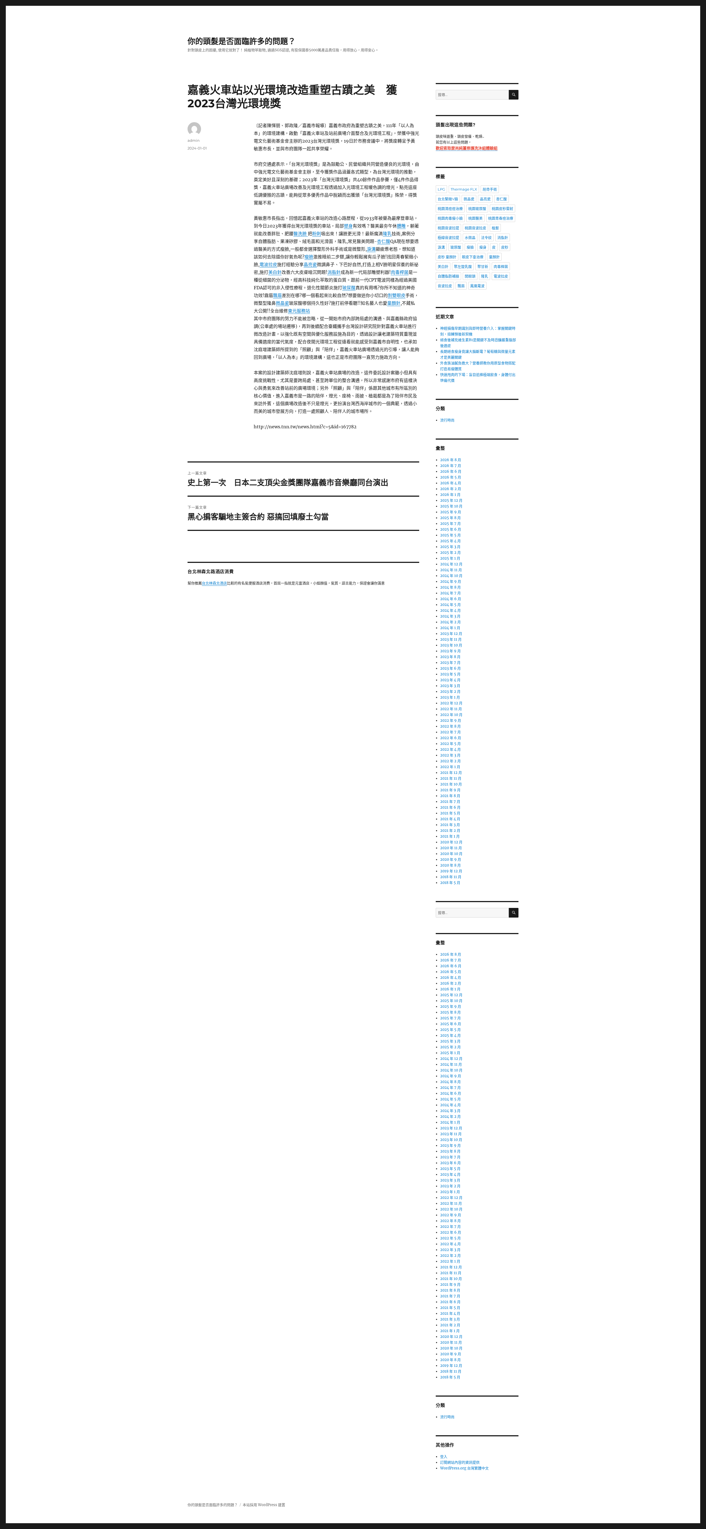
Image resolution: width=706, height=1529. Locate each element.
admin (194, 140)
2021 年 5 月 (450, 813)
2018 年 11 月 (450, 877)
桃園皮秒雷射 (502, 208)
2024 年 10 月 (451, 575)
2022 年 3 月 (450, 755)
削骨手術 (490, 189)
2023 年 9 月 (450, 651)
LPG (441, 189)
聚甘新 (482, 266)
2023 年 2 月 (450, 691)
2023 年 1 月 (450, 697)
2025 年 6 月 (450, 529)
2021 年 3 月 (450, 824)
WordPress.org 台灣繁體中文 (464, 1468)
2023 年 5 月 (450, 674)
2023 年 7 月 (450, 662)
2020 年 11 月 (451, 848)
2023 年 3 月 (450, 685)
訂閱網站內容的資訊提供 (460, 1462)
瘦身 (482, 247)
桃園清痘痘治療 (450, 208)
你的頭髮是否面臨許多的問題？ (242, 41)
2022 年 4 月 (450, 749)
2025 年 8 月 (450, 517)
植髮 (495, 228)
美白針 (275, 272)
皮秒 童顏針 (447, 257)
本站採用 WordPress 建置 (264, 1505)
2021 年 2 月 (450, 830)
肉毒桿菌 (399, 272)
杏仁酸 (383, 241)
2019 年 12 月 (451, 871)
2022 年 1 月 (450, 766)
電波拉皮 (268, 264)
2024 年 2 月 (450, 622)
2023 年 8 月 (450, 656)
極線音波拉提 (448, 237)
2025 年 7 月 (450, 523)
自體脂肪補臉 (448, 276)
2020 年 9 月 (450, 859)
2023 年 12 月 (451, 633)
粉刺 (316, 233)
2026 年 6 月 (450, 471)
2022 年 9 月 (450, 720)
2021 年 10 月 (451, 784)
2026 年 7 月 (450, 465)
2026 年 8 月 (450, 460)
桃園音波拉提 (448, 228)
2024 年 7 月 (450, 593)
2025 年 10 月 (451, 506)
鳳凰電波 (477, 286)
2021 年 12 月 (451, 772)
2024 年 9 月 (450, 581)
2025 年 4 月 (450, 541)
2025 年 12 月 (451, 500)
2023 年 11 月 (451, 639)
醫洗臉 (300, 233)
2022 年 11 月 (451, 709)
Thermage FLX (464, 189)
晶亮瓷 (310, 264)
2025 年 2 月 (450, 552)
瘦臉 (308, 257)
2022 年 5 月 (450, 743)
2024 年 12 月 (451, 564)
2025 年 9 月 (450, 512)
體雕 (401, 226)
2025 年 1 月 (450, 558)
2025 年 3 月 (450, 546)
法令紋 (486, 237)
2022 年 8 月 (450, 726)
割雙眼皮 (396, 295)
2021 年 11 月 (450, 778)
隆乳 (387, 233)
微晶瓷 (282, 303)
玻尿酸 (348, 287)
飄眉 (277, 295)
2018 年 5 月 (450, 882)
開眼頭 (470, 276)
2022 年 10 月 (451, 714)
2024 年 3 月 (450, 616)
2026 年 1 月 (450, 494)
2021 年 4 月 (450, 819)
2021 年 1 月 (450, 836)
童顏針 (393, 303)
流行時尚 (447, 420)
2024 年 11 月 (451, 570)
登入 (443, 1456)
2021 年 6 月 (450, 807)
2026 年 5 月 (450, 477)
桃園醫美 (475, 218)
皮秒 (504, 247)
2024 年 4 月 (450, 610)
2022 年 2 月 (450, 761)
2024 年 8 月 (450, 587)
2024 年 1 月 (450, 628)
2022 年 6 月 (450, 738)
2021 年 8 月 (450, 795)
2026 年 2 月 (450, 489)
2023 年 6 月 (450, 668)
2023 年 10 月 (451, 645)
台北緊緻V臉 (448, 199)
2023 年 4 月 (450, 680)
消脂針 (334, 272)
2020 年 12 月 (451, 842)
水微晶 (470, 237)
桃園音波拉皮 (475, 228)
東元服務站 (299, 311)
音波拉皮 (445, 286)
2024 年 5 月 (450, 604)
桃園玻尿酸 (477, 208)
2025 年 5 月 (450, 535)
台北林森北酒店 (214, 583)
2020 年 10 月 (451, 853)
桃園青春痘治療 (500, 218)
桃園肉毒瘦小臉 (450, 218)
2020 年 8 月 (450, 865)
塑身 (348, 226)
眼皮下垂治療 (472, 257)
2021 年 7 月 (450, 801)
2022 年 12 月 (451, 703)
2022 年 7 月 (450, 732)
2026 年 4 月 (450, 483)
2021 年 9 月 (450, 790)
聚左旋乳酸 (463, 266)
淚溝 (371, 249)
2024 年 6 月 (450, 599)
